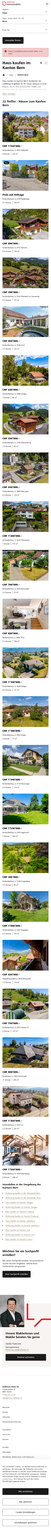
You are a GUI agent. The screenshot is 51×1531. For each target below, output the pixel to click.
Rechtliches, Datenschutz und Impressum (18, 1457)
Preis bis (6, 30)
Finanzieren (6, 1430)
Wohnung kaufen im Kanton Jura (19, 1235)
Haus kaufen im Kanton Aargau (19, 1202)
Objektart (5, 9)
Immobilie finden (13, 40)
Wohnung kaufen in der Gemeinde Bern (22, 1193)
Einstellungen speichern (25, 1522)
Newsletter (6, 1452)
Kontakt (5, 1447)
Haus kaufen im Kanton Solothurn (20, 1221)
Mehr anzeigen (8, 94)
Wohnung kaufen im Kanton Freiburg (21, 1216)
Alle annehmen (25, 1491)
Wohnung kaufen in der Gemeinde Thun (23, 1198)
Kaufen (5, 1412)
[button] (47, 4)
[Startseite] (3, 75)
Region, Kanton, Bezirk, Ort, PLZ (13, 18)
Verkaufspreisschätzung (11, 1422)
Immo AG (6, 1435)
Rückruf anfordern (25, 1357)
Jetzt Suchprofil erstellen (16, 1274)
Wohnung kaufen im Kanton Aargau (21, 1207)
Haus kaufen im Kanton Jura (17, 1230)
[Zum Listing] (25, 126)
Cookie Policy (7, 1479)
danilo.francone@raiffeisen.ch (17, 1350)
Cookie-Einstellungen (25, 1512)
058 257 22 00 (9, 1395)
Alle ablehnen (25, 1502)
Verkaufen (6, 1417)
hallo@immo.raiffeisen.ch (12, 1398)
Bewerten (6, 1407)
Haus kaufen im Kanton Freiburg (19, 1212)
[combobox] (23, 21)
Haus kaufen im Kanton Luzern (18, 1239)
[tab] (41, 63)
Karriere (5, 1439)
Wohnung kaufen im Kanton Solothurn (22, 1225)
